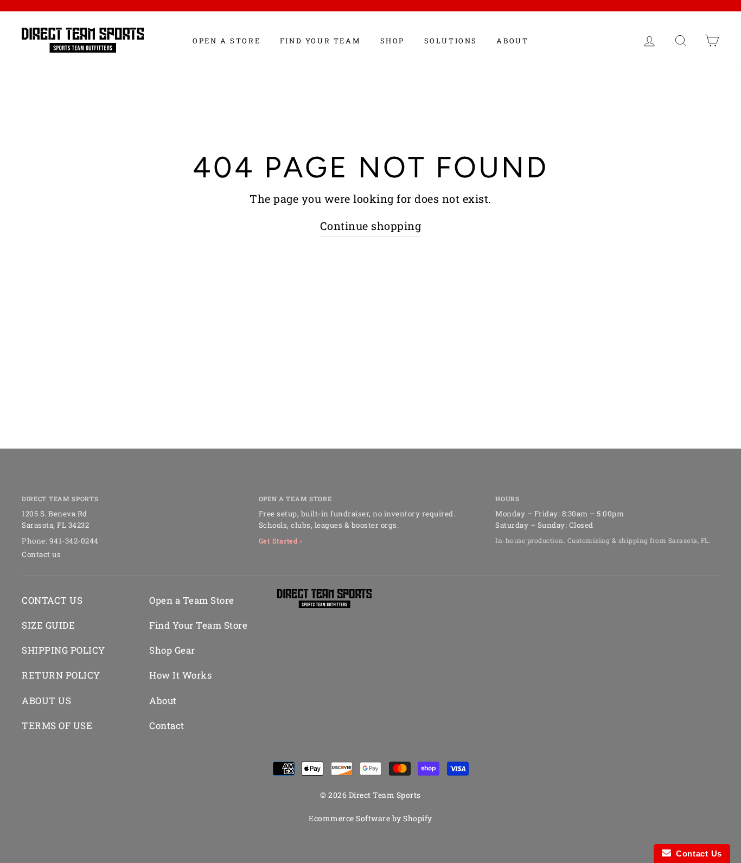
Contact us (41, 554)
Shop (392, 41)
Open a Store (226, 41)
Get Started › (281, 540)
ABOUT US (46, 700)
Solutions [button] (450, 41)
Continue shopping (370, 226)
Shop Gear (172, 650)
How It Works (180, 675)
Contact (166, 725)
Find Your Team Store (198, 625)
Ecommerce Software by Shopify (370, 818)
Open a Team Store (191, 600)
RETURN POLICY (61, 675)
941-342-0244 (74, 541)
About (512, 41)
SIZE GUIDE (48, 625)
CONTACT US (52, 600)
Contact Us (696, 853)
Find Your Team (320, 41)
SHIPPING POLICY (63, 650)
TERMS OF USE (57, 725)
